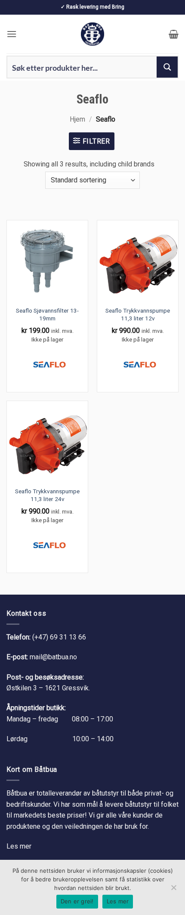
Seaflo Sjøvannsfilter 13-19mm (47, 314)
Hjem (77, 119)
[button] (11, 33)
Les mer (18, 846)
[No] (173, 890)
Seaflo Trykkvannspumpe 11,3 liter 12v (137, 314)
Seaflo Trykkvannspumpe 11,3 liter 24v (47, 495)
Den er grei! (77, 901)
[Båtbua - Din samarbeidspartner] (92, 34)
